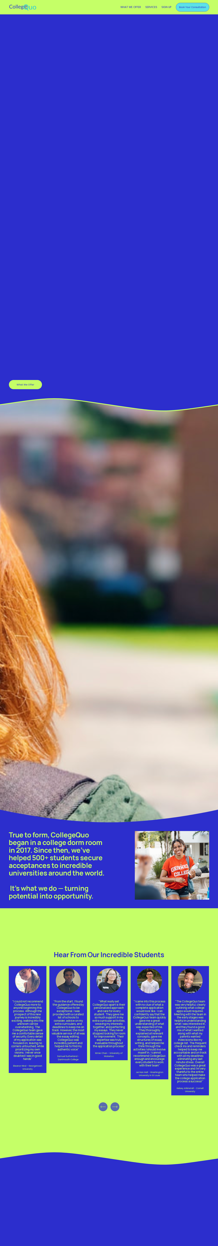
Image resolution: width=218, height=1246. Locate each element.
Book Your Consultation (192, 7)
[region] (109, 1030)
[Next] (114, 1106)
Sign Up (166, 7)
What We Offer (130, 7)
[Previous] (103, 1106)
